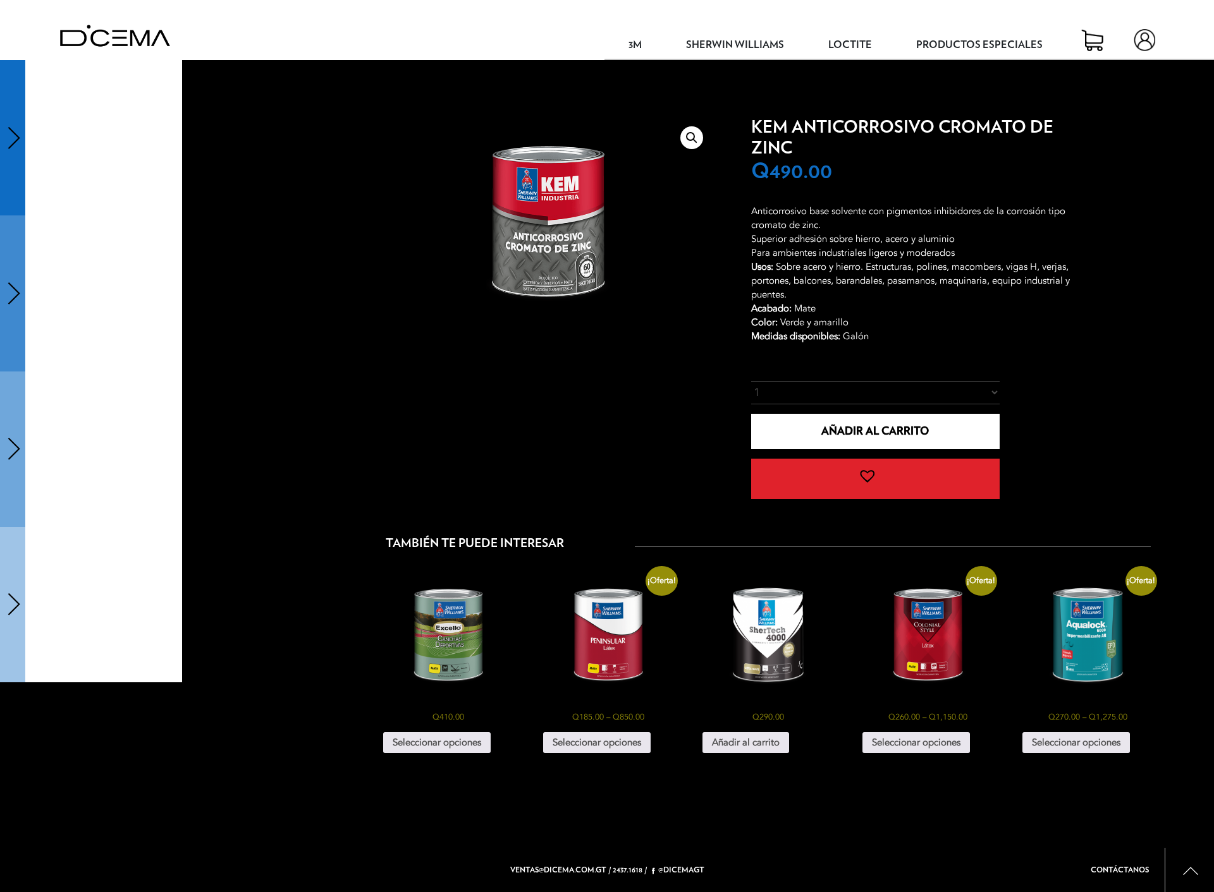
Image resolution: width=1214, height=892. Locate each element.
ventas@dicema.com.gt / (560, 870)
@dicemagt (681, 870)
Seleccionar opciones (437, 742)
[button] (691, 137)
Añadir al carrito (875, 431)
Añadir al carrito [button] (746, 742)
